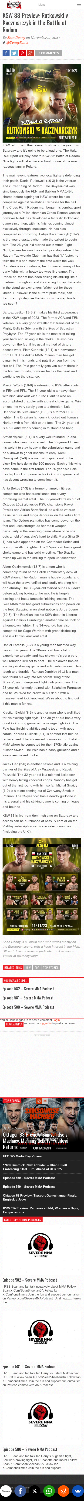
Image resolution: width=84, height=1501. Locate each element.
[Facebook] (20, 1491)
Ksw (28, 967)
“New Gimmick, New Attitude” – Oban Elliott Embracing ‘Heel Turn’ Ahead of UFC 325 (35, 1167)
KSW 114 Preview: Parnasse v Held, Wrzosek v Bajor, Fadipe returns (41, 1210)
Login (56, 1020)
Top (36, 967)
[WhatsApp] (49, 1491)
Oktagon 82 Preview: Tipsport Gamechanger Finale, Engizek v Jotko (40, 1197)
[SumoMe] (78, 1491)
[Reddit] (63, 1491)
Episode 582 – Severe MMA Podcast (28, 989)
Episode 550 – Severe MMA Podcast (29, 1178)
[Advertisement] (42, 1065)
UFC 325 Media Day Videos (22, 1156)
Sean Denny (16, 37)
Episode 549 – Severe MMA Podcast (29, 1186)
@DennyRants (17, 42)
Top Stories (51, 967)
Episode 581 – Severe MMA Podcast (28, 998)
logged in (46, 1023)
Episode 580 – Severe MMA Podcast (28, 1007)
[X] (34, 1491)
